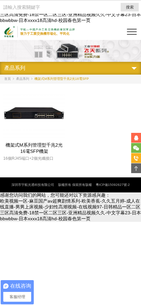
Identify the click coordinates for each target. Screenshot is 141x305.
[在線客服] (136, 138)
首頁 (7, 79)
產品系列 (22, 79)
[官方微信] (136, 148)
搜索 (130, 7)
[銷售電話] (136, 158)
